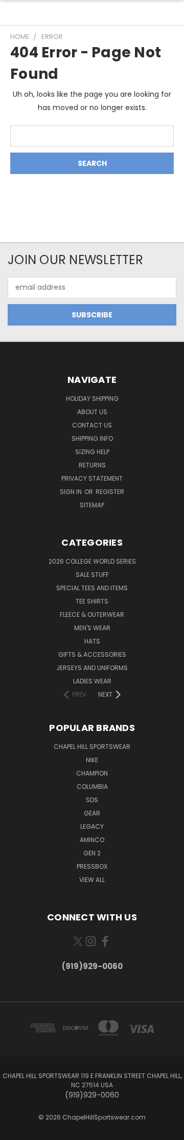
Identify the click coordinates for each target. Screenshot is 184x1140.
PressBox (92, 866)
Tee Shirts (92, 601)
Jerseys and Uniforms (92, 667)
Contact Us (92, 425)
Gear (92, 813)
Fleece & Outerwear (92, 614)
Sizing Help (92, 451)
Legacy (92, 826)
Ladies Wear (92, 681)
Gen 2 (92, 853)
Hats (92, 641)
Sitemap (92, 505)
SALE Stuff (92, 574)
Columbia (92, 786)
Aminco (92, 839)
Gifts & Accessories (92, 654)
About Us (92, 411)
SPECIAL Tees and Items (92, 588)
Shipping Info (92, 438)
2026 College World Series (92, 561)
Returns (92, 465)
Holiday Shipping (92, 398)
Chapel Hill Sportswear (92, 746)
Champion (92, 773)
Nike (92, 760)
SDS (92, 799)
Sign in (71, 491)
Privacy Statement (92, 478)
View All (92, 879)
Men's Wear (92, 627)
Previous (15, 1129)
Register (110, 491)
